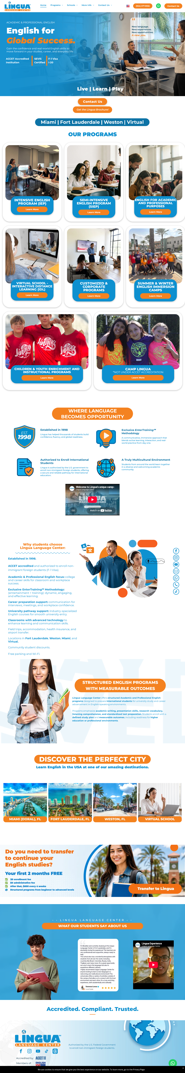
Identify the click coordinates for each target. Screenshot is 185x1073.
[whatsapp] (176, 578)
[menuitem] (43, 5)
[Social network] (55, 1051)
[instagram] (176, 558)
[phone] (176, 585)
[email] (176, 571)
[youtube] (176, 564)
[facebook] (176, 551)
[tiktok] (176, 592)
